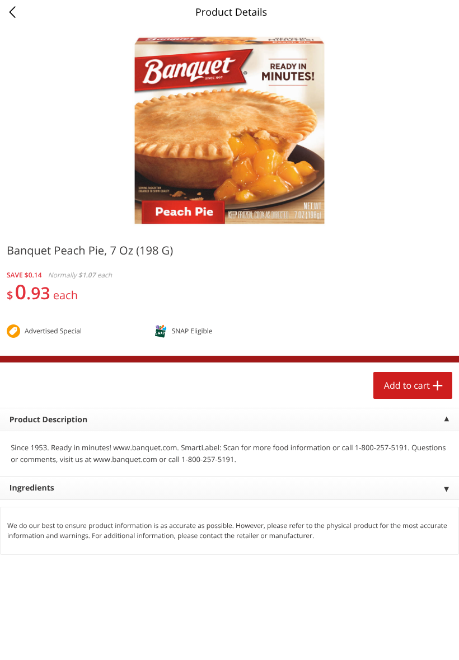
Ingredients (32, 488)
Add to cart (407, 385)
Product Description (48, 419)
